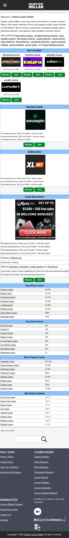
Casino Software (41, 482)
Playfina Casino (7, 309)
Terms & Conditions (9, 467)
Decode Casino (7, 325)
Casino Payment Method (45, 493)
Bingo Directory (41, 467)
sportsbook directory (40, 41)
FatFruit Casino (7, 388)
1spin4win (13, 267)
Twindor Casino (7, 413)
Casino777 (5, 329)
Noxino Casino (6, 405)
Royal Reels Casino (8, 345)
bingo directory (22, 41)
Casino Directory (42, 457)
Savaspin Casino (34, 107)
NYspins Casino (7, 333)
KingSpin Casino (32, 55)
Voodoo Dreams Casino (10, 365)
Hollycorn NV (16, 258)
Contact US (5, 515)
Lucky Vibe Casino (34, 196)
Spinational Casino (11, 55)
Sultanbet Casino (54, 55)
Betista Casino (6, 293)
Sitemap (4, 520)
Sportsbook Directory (44, 472)
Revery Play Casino (8, 401)
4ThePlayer (53, 267)
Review (5, 74)
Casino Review (41, 477)
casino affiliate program (53, 45)
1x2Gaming (24, 267)
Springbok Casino (7, 361)
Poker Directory (41, 462)
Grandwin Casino (7, 301)
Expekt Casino (6, 385)
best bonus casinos (26, 38)
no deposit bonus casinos (46, 35)
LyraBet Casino (7, 305)
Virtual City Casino (8, 373)
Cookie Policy (6, 462)
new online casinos (24, 35)
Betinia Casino (6, 381)
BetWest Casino (7, 421)
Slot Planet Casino (8, 349)
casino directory (43, 38)
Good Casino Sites (9, 509)
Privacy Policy (7, 457)
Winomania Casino (8, 353)
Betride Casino (6, 417)
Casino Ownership (42, 488)
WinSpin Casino (7, 424)
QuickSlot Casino (7, 317)
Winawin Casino (7, 377)
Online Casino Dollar (33, 534)
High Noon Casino (8, 369)
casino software (16, 45)
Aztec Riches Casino (9, 313)
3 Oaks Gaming (36, 267)
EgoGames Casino (8, 297)
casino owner (31, 45)
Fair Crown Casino (8, 397)
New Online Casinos (35, 393)
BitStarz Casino (7, 337)
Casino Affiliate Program (11, 504)
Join (16, 74)
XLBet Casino (34, 151)
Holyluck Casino (7, 289)
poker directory (8, 41)
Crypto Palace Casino (9, 341)
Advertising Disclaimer (10, 472)
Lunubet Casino (11, 80)
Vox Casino (5, 409)
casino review (58, 38)
